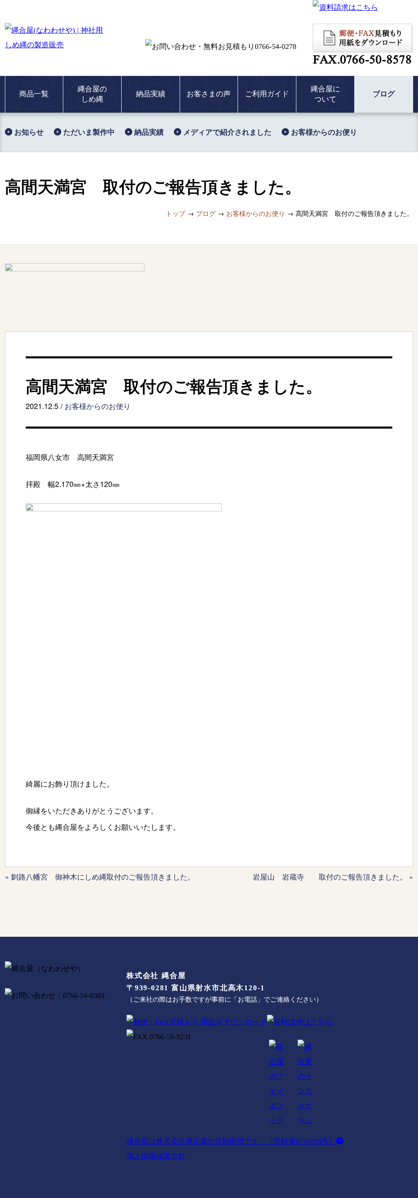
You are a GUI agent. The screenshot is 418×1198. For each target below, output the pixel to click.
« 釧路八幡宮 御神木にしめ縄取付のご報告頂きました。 (100, 876)
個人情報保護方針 (156, 1156)
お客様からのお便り (97, 405)
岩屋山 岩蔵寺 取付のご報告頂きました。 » (333, 876)
